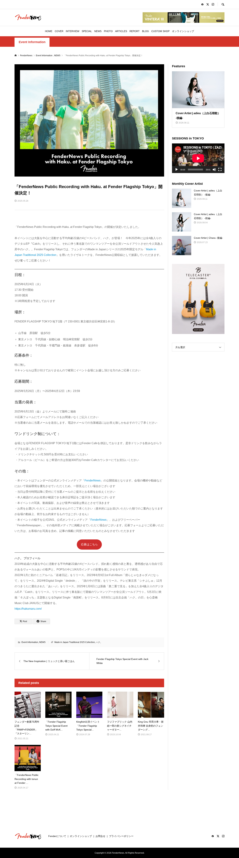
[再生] (176, 169)
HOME (48, 31)
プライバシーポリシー (121, 836)
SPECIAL (87, 31)
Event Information (32, 42)
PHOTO (108, 31)
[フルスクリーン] (220, 169)
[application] (198, 158)
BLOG (145, 31)
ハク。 (99, 642)
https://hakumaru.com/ (28, 608)
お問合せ (100, 836)
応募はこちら (89, 544)
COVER (59, 31)
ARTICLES (121, 31)
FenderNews (93, 480)
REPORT (134, 31)
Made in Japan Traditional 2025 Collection (74, 642)
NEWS (97, 31)
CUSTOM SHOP (160, 31)
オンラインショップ (183, 31)
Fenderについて (57, 836)
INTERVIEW (72, 31)
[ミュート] (214, 169)
